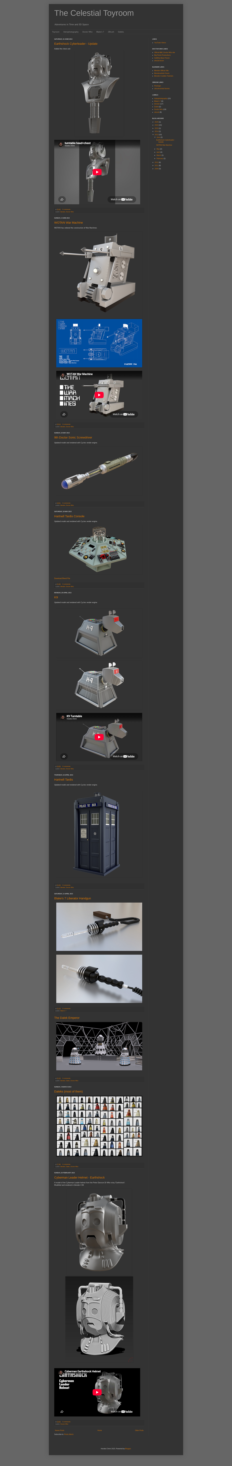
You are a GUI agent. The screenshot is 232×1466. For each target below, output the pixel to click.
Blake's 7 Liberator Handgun (72, 898)
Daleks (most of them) (68, 1091)
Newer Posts (59, 1430)
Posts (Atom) (68, 1434)
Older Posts (139, 1430)
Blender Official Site (161, 71)
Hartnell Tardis (63, 779)
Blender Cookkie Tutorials (163, 76)
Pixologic (157, 86)
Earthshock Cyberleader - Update (75, 43)
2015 (157, 128)
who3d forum (159, 61)
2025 (157, 122)
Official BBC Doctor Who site (164, 52)
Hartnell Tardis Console (69, 516)
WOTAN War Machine (68, 222)
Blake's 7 (100, 32)
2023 (157, 125)
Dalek (68, 1080)
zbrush (156, 112)
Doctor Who (87, 32)
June (159, 137)
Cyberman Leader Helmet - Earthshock (79, 1177)
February (160, 158)
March (159, 155)
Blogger (128, 1449)
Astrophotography (71, 32)
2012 (157, 162)
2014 (157, 131)
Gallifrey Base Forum (162, 58)
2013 (157, 135)
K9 (56, 597)
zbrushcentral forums (162, 89)
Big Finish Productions (162, 55)
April (158, 152)
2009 (157, 169)
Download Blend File (62, 578)
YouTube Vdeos (160, 43)
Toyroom (55, 32)
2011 (157, 165)
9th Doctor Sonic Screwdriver (73, 437)
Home (99, 1430)
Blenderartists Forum (161, 73)
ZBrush (111, 32)
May (158, 149)
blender (62, 212)
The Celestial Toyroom (94, 12)
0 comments (66, 209)
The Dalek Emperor (66, 1017)
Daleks (121, 32)
